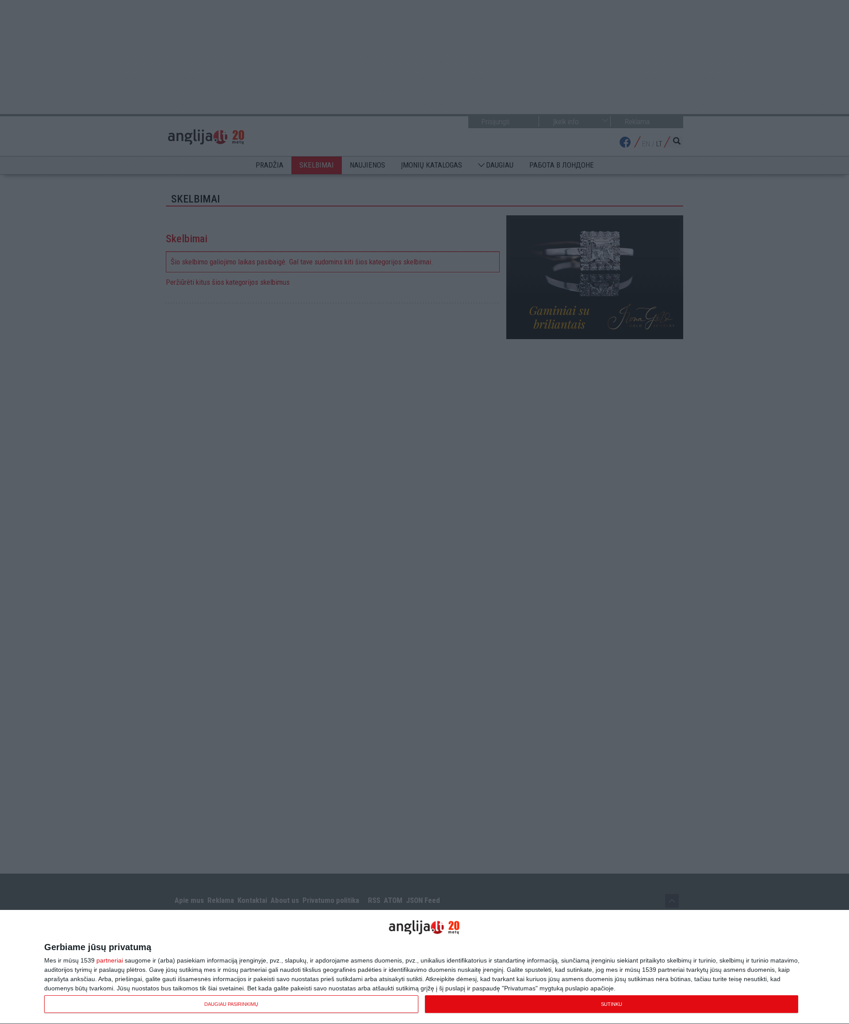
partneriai (109, 960)
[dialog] (424, 967)
